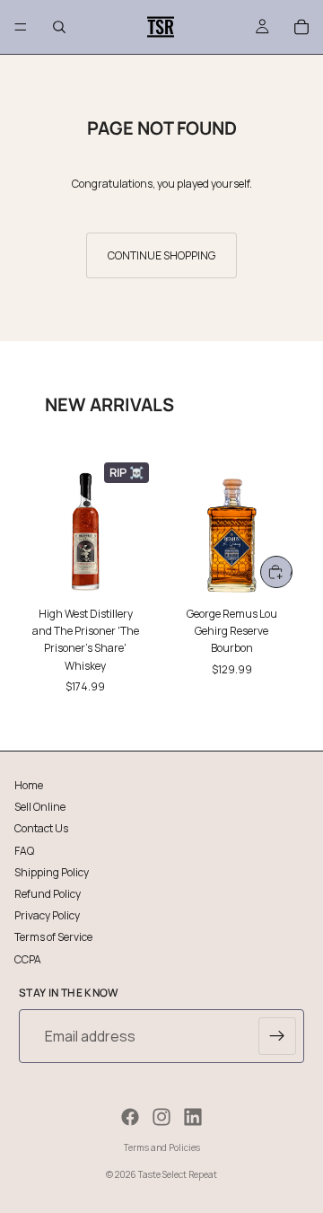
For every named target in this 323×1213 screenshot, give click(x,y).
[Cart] (301, 27)
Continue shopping (161, 255)
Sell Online (39, 806)
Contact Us (41, 828)
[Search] (59, 27)
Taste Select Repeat (177, 1174)
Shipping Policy (51, 871)
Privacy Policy (47, 915)
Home (28, 785)
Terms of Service (53, 937)
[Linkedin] (193, 1117)
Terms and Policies (162, 1147)
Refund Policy (47, 893)
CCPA (27, 958)
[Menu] (20, 27)
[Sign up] (277, 1036)
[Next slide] (289, 574)
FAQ (24, 849)
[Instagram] (161, 1117)
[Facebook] (130, 1117)
